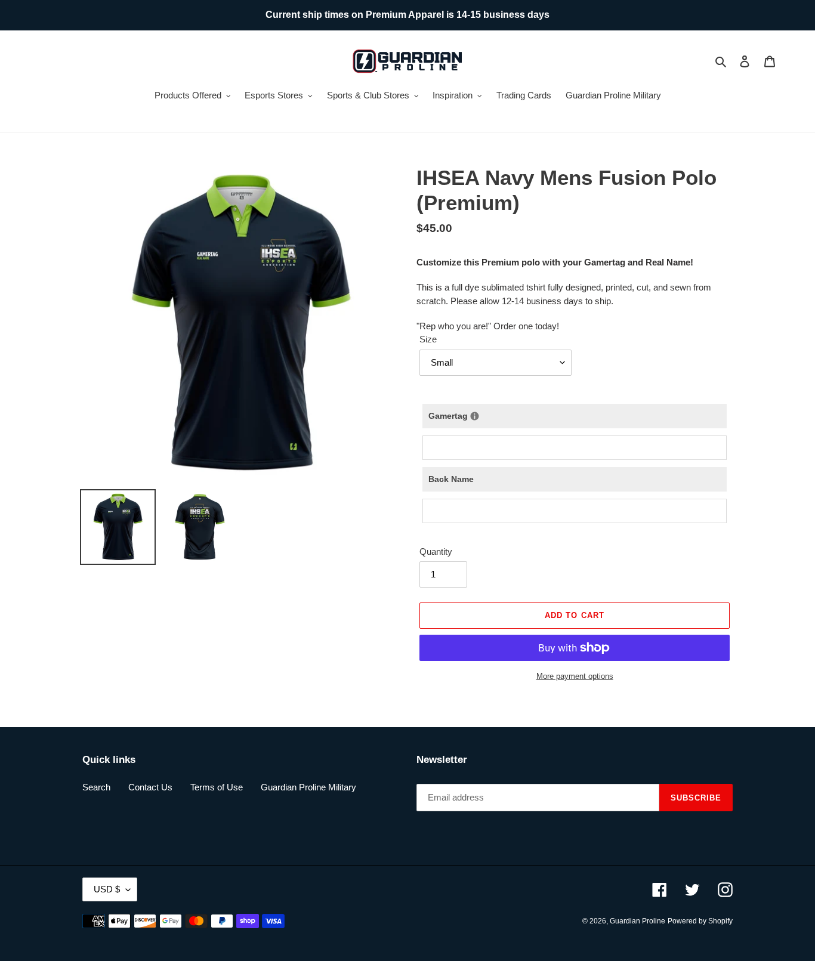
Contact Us (150, 787)
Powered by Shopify (700, 921)
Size (428, 339)
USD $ (107, 889)
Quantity (435, 551)
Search (96, 787)
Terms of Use (216, 787)
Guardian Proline (637, 921)
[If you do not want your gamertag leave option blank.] (474, 416)
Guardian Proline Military (308, 787)
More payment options (574, 676)
